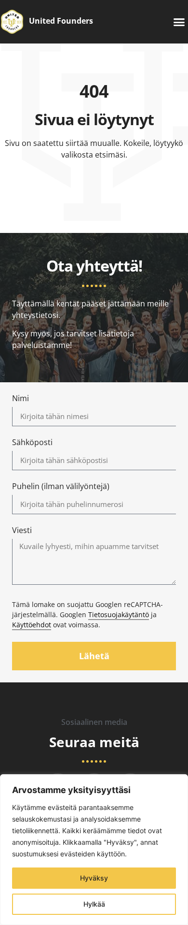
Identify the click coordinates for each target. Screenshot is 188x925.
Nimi (20, 399)
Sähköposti (32, 443)
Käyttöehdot (31, 624)
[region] (94, 849)
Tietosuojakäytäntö (118, 614)
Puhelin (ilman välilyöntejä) (60, 486)
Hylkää (94, 904)
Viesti (22, 530)
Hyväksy (94, 878)
